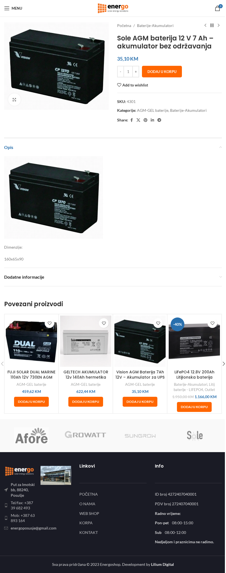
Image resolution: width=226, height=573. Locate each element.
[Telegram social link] (159, 120)
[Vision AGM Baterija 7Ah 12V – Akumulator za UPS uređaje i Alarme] (140, 341)
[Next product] (218, 25)
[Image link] (19, 470)
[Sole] (194, 435)
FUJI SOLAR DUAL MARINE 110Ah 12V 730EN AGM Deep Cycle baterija (31, 377)
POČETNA (88, 494)
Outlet (210, 389)
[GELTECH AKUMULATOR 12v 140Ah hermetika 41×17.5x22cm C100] (85, 341)
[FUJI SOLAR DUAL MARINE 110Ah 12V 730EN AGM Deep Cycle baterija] (31, 341)
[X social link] (138, 120)
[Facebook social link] (131, 120)
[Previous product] (205, 25)
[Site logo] (113, 8)
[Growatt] (85, 435)
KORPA (86, 522)
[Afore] (31, 435)
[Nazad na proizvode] (212, 25)
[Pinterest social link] (145, 120)
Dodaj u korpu (161, 71)
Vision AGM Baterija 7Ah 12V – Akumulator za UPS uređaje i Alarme (140, 377)
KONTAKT (88, 532)
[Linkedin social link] (152, 120)
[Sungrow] (140, 435)
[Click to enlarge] (14, 99)
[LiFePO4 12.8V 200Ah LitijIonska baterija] (194, 341)
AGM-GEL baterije (152, 110)
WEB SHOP (89, 513)
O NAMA (87, 503)
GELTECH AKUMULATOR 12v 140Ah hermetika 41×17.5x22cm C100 (85, 377)
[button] (31, 402)
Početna (124, 25)
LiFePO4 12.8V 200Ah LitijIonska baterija (194, 374)
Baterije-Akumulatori (155, 25)
